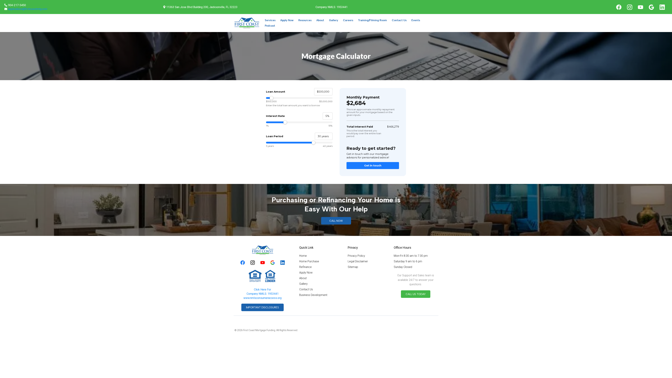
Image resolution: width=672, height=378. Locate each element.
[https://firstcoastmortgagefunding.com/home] (246, 23)
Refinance (305, 267)
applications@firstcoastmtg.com (27, 9)
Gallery (333, 20)
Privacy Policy (356, 255)
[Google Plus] (651, 7)
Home (303, 255)
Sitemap (353, 267)
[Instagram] (629, 7)
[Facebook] (618, 7)
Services (270, 20)
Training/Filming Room (372, 20)
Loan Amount (275, 91)
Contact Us (399, 20)
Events (415, 20)
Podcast (270, 25)
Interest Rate (275, 116)
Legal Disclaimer (358, 261)
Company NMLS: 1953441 (263, 294)
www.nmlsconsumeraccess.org (262, 298)
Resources (305, 20)
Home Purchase (309, 261)
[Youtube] (640, 7)
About (320, 20)
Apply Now (286, 20)
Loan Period (274, 136)
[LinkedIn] (662, 7)
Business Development (313, 295)
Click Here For (262, 290)
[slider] (299, 98)
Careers (348, 20)
